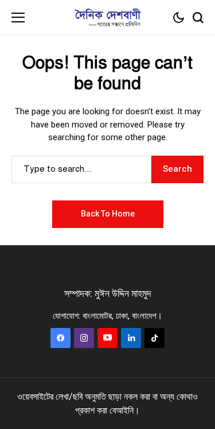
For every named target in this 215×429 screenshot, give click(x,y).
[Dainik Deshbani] (107, 17)
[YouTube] (107, 338)
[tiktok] (154, 338)
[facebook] (60, 338)
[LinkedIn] (131, 338)
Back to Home (108, 213)
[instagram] (84, 338)
